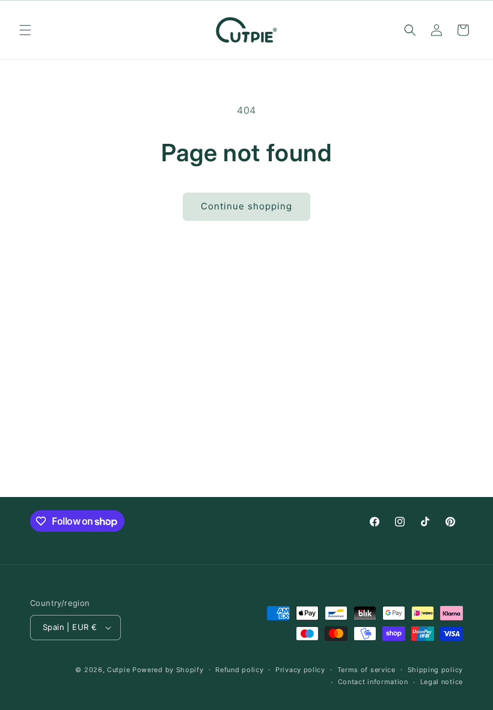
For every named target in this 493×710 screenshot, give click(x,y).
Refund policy (239, 669)
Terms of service (366, 669)
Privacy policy (300, 669)
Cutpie (118, 669)
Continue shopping (246, 206)
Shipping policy (436, 669)
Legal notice (441, 682)
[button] (25, 30)
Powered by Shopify (168, 669)
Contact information (373, 682)
